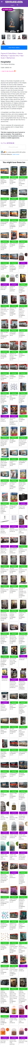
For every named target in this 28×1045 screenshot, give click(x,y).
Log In (12, 5)
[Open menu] (1, 1)
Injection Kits (14, 56)
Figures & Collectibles (8, 53)
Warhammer (10, 58)
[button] (17, 5)
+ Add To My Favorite (8, 71)
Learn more (16, 154)
